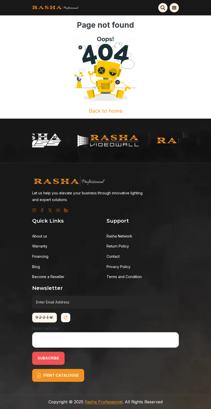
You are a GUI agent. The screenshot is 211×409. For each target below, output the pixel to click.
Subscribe (48, 358)
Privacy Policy (118, 266)
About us (39, 236)
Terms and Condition (124, 276)
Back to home (105, 111)
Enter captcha (45, 328)
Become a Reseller (48, 276)
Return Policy (118, 246)
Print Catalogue (61, 375)
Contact (113, 256)
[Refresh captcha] (65, 317)
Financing (40, 256)
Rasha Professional (103, 401)
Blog (36, 266)
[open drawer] (174, 7)
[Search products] (163, 7)
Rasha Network (119, 236)
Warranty (39, 246)
